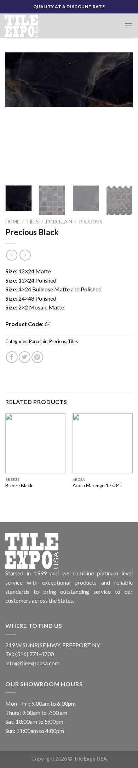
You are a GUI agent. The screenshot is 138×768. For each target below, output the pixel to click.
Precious (90, 221)
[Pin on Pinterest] (37, 357)
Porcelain (59, 221)
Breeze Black (19, 485)
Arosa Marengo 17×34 (96, 485)
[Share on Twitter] (24, 357)
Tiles (32, 221)
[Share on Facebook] (12, 357)
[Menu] (128, 25)
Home (12, 221)
